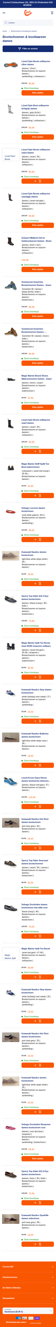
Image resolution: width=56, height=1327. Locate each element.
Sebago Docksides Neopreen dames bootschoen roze (36, 1126)
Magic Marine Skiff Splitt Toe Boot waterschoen (35, 465)
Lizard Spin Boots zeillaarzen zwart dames (10, 158)
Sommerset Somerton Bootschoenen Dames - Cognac (33, 331)
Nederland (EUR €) (14, 1312)
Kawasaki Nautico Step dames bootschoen (36, 691)
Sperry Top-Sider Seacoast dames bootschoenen (34, 862)
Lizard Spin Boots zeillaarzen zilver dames (35, 63)
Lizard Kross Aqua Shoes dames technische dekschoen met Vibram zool (36, 780)
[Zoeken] (5, 22)
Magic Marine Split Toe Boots (10, 957)
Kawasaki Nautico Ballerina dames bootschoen (34, 735)
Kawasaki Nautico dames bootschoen (33, 553)
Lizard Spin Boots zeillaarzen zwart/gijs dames (35, 195)
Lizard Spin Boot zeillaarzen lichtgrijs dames (35, 107)
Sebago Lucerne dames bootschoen (33, 509)
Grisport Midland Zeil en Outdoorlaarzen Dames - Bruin (36, 239)
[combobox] (28, 22)
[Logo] (28, 13)
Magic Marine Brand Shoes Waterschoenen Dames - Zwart (36, 377)
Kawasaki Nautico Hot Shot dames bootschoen (34, 820)
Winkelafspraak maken (16, 1322)
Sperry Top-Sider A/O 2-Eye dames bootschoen (34, 597)
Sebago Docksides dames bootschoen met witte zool (34, 906)
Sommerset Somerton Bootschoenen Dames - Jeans (36, 283)
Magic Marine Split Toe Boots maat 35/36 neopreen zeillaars (36, 644)
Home (5, 31)
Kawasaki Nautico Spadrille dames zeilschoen (34, 1217)
